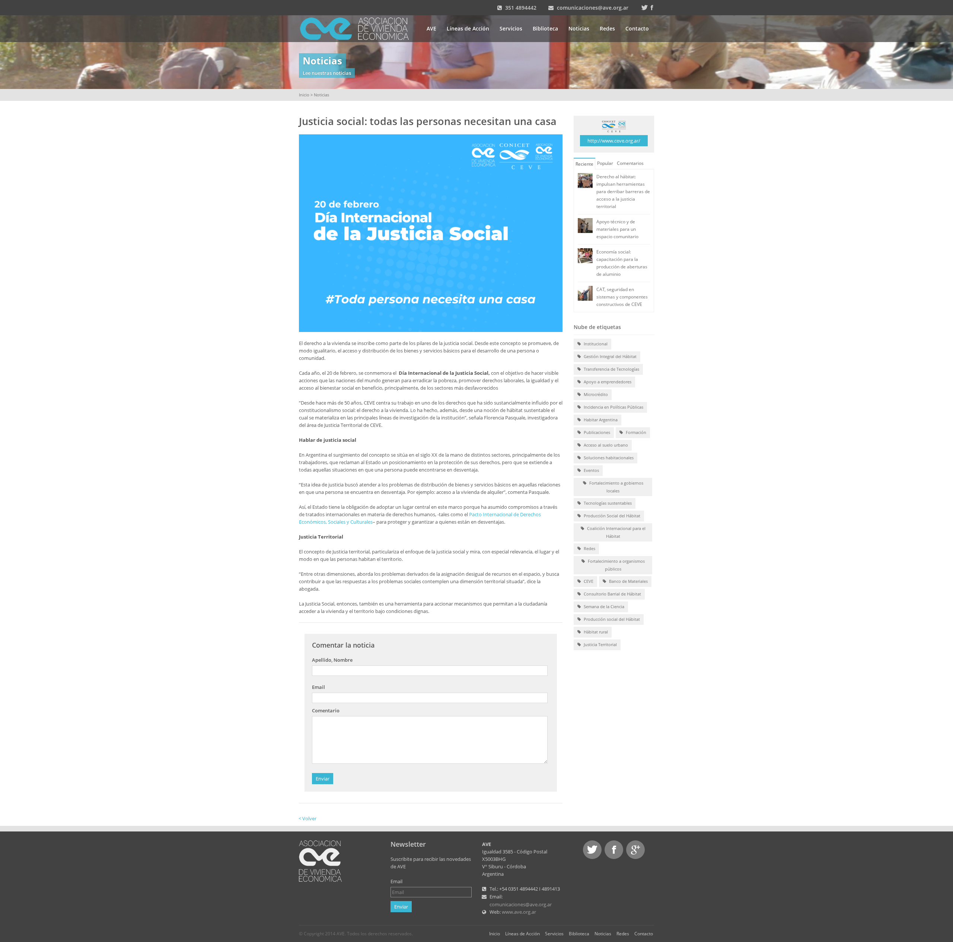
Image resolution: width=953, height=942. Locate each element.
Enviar (322, 778)
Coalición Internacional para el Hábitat (616, 532)
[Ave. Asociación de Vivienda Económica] (359, 28)
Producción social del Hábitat (611, 619)
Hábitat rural (595, 632)
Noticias (578, 28)
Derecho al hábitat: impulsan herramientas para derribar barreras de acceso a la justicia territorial (623, 191)
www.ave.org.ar (519, 912)
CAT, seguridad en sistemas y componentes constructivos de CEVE (622, 296)
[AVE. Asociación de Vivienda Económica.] (320, 860)
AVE (431, 28)
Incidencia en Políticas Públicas (613, 407)
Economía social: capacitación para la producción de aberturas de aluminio (621, 263)
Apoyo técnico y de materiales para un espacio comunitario (617, 229)
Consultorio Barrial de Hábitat (612, 594)
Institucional (595, 344)
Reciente (584, 164)
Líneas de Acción (468, 28)
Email (318, 687)
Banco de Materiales (628, 581)
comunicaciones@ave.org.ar (592, 7)
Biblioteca (545, 28)
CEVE (588, 581)
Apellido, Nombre (332, 660)
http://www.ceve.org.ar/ (613, 140)
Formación (635, 432)
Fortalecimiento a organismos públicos (616, 565)
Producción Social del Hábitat (611, 515)
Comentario (326, 710)
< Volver (307, 818)
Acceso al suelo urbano (605, 445)
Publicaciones (596, 432)
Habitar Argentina (600, 419)
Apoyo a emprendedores (607, 381)
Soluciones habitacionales (608, 457)
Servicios (511, 28)
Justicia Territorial (600, 644)
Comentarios (630, 163)
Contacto (637, 28)
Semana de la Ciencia (603, 606)
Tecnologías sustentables (607, 503)
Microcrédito (595, 394)
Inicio (304, 95)
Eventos (591, 470)
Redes (607, 28)
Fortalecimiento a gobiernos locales (615, 487)
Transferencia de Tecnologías (611, 369)
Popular (605, 163)
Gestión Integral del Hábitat (610, 356)
